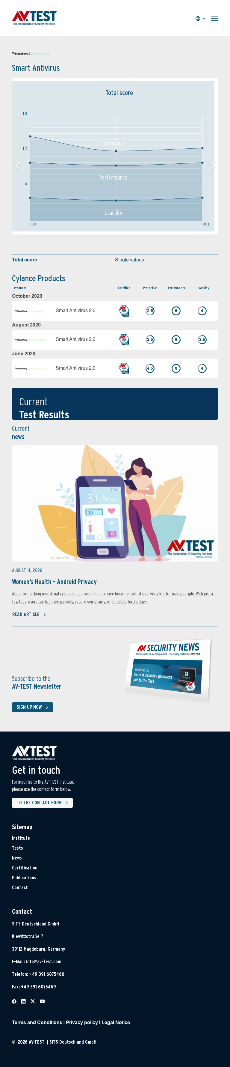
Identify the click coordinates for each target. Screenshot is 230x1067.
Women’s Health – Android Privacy (54, 582)
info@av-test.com (43, 961)
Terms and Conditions (37, 1023)
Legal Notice (116, 1023)
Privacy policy (82, 1023)
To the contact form (39, 803)
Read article (26, 614)
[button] (212, 166)
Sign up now (29, 707)
